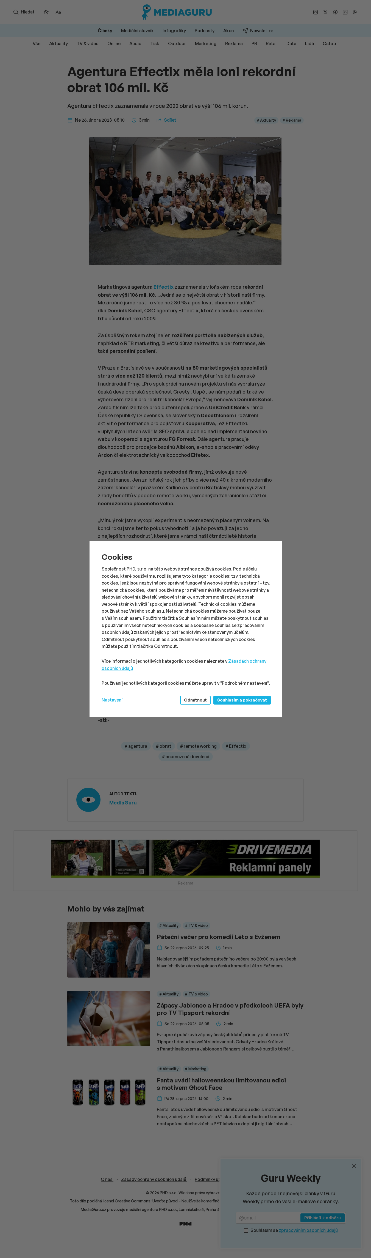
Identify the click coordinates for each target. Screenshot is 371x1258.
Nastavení (112, 700)
